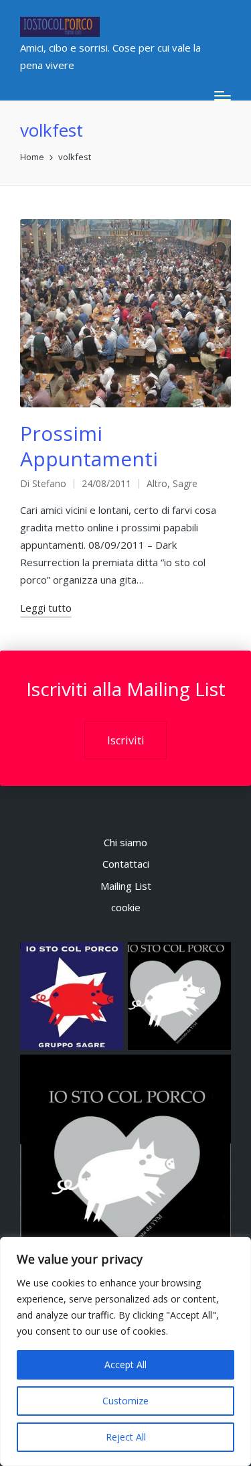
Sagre (185, 483)
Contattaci (125, 863)
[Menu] (222, 96)
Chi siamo (125, 842)
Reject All (126, 1436)
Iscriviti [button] (126, 740)
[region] (125, 1351)
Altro (157, 483)
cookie (126, 907)
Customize (125, 1400)
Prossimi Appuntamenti (89, 445)
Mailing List (125, 885)
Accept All (125, 1364)
